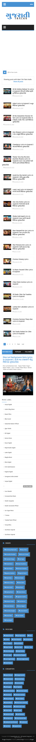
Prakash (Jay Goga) (19, 706)
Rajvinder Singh (9, 714)
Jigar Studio (8, 428)
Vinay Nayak (9, 620)
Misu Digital (8, 462)
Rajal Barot (20, 587)
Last (23, 344)
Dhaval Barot (9, 563)
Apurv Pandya (8, 675)
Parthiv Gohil (9, 587)
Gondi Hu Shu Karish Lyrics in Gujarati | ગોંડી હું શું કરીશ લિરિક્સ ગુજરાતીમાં (23, 177)
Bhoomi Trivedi (24, 554)
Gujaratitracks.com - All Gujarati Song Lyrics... (21, 736)
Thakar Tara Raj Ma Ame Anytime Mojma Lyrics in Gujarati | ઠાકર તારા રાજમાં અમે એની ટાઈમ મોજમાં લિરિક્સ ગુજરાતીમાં (17, 161)
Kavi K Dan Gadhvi (22, 690)
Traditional (24, 722)
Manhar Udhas (9, 582)
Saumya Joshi (8, 718)
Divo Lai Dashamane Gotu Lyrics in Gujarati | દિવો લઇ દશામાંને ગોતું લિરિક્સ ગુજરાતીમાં (18, 359)
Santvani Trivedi (10, 601)
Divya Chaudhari (22, 563)
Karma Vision (8, 438)
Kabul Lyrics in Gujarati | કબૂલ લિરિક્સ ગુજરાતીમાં (23, 105)
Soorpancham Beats (10, 496)
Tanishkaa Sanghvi (10, 610)
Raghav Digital (9, 471)
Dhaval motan (8, 679)
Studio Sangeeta (9, 501)
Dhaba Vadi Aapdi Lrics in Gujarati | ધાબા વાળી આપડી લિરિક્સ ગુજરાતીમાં (21, 218)
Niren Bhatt (8, 706)
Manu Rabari (20, 698)
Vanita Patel (9, 615)
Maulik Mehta (19, 643)
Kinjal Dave (8, 578)
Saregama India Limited (11, 476)
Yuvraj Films (8, 525)
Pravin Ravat (8, 710)
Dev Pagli (21, 559)
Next (18, 344)
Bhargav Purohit (20, 675)
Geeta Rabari (9, 568)
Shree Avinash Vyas (21, 718)
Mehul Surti (19, 647)
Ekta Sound (8, 419)
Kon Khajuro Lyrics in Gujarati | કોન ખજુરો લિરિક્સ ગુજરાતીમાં (23, 133)
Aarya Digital (8, 404)
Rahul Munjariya (9, 651)
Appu (30, 635)
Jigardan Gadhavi (10, 573)
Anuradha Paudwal (10, 554)
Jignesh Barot (23, 573)
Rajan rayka (18, 710)
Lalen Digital (8, 452)
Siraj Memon (22, 601)
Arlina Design (20, 739)
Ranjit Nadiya (21, 651)
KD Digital (7, 433)
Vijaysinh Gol (17, 726)
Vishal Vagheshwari (23, 659)
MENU (31, 4)
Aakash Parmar (9, 635)
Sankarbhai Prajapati (20, 655)
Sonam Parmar (9, 606)
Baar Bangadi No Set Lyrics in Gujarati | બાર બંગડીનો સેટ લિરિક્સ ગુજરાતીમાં (23, 233)
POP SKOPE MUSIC (10, 467)
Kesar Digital (8, 443)
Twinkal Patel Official (10, 520)
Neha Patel (21, 582)
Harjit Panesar (8, 683)
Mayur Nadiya (8, 647)
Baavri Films (8, 414)
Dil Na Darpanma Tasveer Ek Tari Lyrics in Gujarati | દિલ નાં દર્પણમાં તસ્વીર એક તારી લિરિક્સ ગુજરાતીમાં (23, 119)
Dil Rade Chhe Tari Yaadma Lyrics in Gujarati (22, 295)
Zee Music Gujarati (10, 529)
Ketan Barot (8, 694)
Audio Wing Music (10, 409)
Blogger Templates (6, 739)
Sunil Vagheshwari (9, 659)
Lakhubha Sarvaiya (19, 694)
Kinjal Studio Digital (10, 447)
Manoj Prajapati (9, 698)
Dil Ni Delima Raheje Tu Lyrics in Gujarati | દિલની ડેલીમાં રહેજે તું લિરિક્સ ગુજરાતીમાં (23, 91)
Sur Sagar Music (9, 510)
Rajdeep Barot (9, 592)
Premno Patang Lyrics (20, 259)
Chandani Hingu (10, 559)
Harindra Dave (20, 679)
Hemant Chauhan (22, 568)
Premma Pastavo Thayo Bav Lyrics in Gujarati (23, 320)
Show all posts (18, 82)
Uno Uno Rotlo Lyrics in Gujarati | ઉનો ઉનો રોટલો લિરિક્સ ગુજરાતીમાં (21, 204)
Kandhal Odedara (9, 690)
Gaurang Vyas (28, 639)
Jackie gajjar (8, 687)
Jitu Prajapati (8, 643)
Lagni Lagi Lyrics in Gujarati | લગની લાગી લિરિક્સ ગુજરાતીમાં (23, 191)
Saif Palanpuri (20, 714)
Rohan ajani (9, 596)
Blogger (32, 739)
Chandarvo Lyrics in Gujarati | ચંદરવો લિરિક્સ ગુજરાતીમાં (23, 146)
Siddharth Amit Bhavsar (11, 722)
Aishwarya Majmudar (11, 549)
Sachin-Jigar (8, 655)
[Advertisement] (18, 50)
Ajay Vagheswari (21, 635)
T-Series (7, 515)
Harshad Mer (20, 683)
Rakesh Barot (21, 592)
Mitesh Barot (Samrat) (21, 702)
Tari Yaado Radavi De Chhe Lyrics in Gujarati (22, 333)
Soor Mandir (8, 491)
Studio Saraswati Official (11, 505)
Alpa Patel (24, 549)
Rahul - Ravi (29, 647)
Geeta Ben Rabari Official (12, 423)
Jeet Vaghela (18, 687)
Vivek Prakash (8, 663)
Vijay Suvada (20, 615)
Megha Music (8, 457)
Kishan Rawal (20, 578)
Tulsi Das (7, 726)
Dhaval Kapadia (17, 639)
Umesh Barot (23, 610)
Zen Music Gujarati (10, 534)
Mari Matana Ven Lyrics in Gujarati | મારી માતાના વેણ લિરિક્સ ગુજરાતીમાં (22, 247)
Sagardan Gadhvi (21, 596)
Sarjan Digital (8, 481)
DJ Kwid (7, 639)
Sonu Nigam (22, 606)
